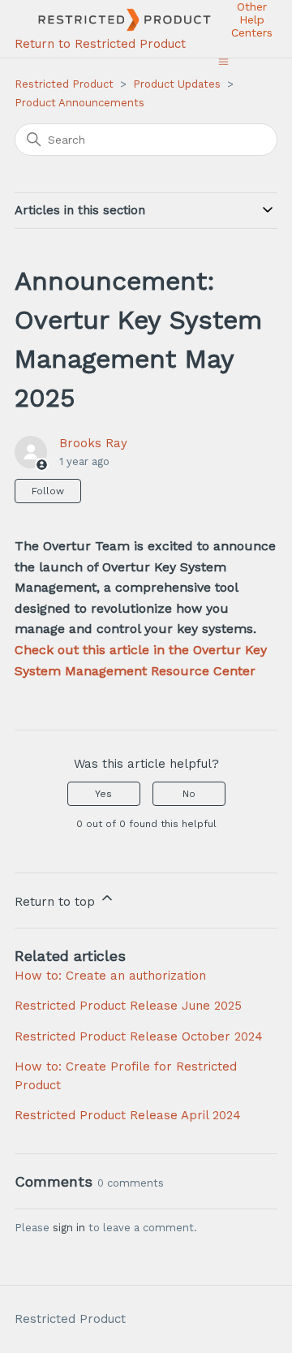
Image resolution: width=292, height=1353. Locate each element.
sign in (69, 1228)
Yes (103, 793)
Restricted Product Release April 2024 (128, 1115)
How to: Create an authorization (110, 975)
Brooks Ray (93, 443)
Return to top (57, 901)
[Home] (116, 20)
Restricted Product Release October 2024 (139, 1036)
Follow (48, 491)
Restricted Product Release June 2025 (128, 1005)
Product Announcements (79, 103)
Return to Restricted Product (100, 44)
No (188, 793)
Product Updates (177, 84)
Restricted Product (64, 84)
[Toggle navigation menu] (223, 61)
